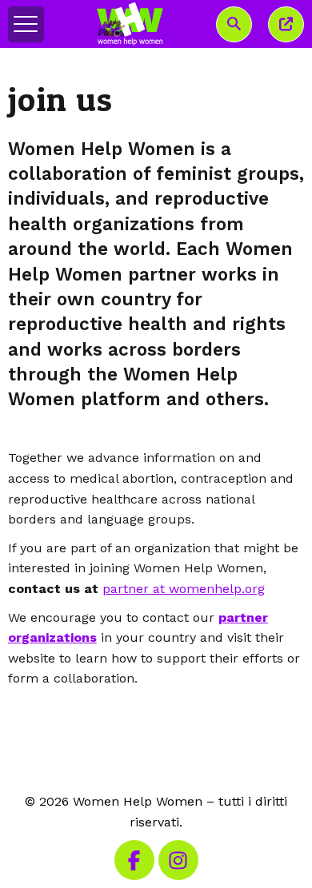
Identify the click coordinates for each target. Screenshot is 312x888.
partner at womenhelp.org (183, 588)
